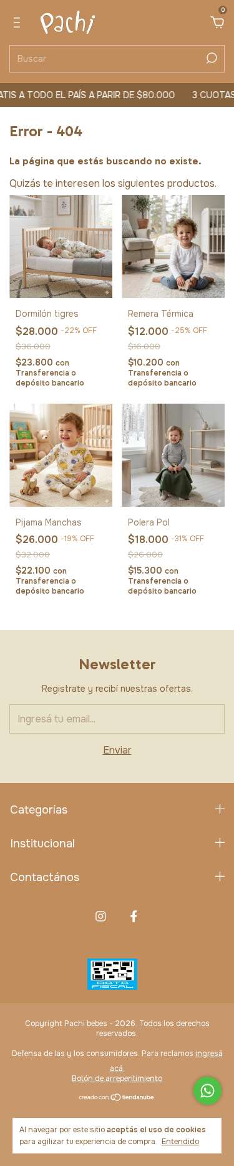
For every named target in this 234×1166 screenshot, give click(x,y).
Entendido (180, 1142)
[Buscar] (211, 58)
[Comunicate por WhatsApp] (207, 1091)
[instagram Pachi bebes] (101, 916)
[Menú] (19, 23)
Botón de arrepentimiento (117, 1079)
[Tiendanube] (117, 1098)
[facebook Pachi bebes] (134, 916)
